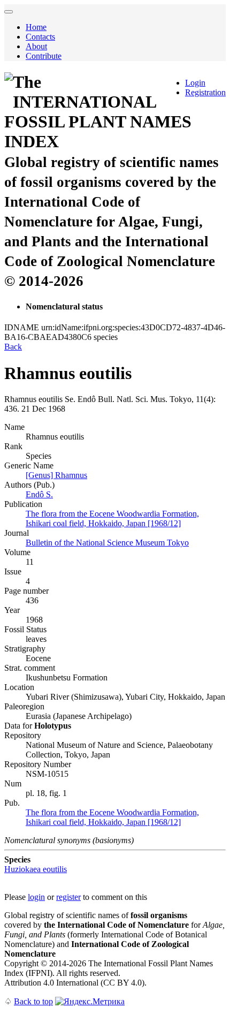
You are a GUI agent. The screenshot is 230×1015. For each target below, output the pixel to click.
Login (195, 82)
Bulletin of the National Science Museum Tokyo (107, 542)
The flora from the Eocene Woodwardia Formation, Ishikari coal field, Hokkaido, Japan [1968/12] (112, 518)
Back (13, 346)
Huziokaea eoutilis (35, 869)
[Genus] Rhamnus (56, 475)
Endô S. (39, 494)
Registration (205, 92)
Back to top (33, 1001)
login (36, 897)
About (36, 46)
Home (36, 27)
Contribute (44, 55)
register (68, 897)
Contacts (40, 36)
